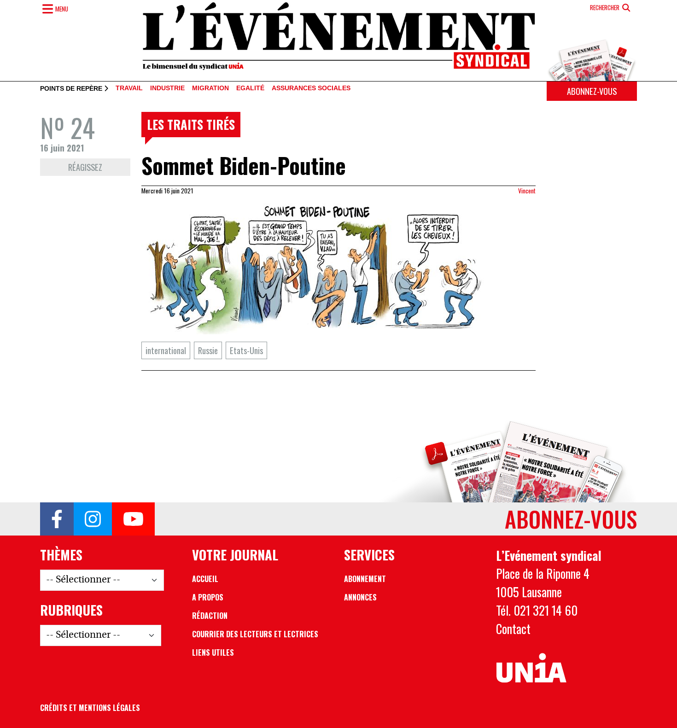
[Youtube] (133, 519)
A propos (207, 597)
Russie (208, 350)
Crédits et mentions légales (90, 707)
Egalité (250, 88)
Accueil (205, 578)
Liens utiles (213, 652)
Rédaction (210, 615)
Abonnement (365, 578)
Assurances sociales (311, 88)
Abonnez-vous (592, 91)
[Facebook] (57, 519)
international (166, 350)
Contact (513, 628)
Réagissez (85, 167)
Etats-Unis (246, 350)
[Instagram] (93, 519)
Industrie (167, 88)
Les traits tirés (191, 124)
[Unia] (531, 668)
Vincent (527, 190)
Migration (210, 88)
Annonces (360, 597)
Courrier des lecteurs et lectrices (255, 634)
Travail (129, 88)
